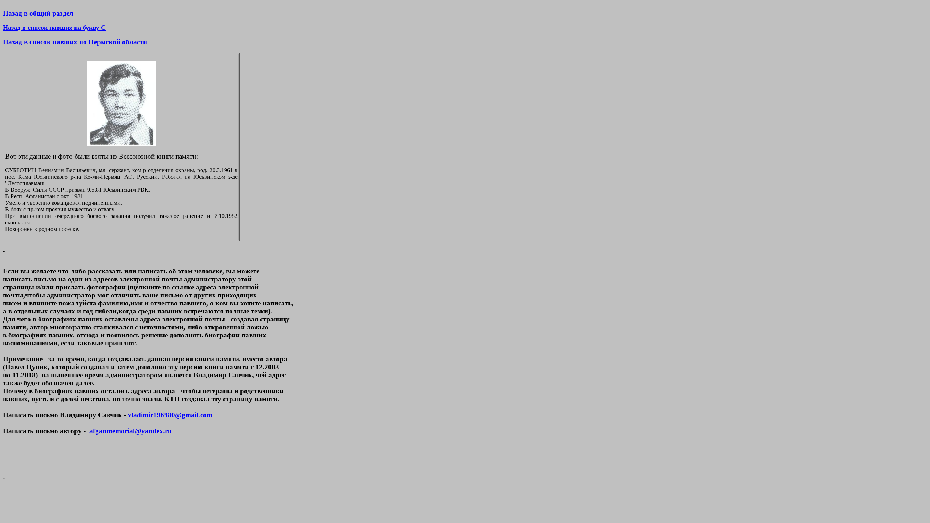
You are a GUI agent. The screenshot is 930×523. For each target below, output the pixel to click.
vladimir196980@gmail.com (170, 415)
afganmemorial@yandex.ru (130, 431)
